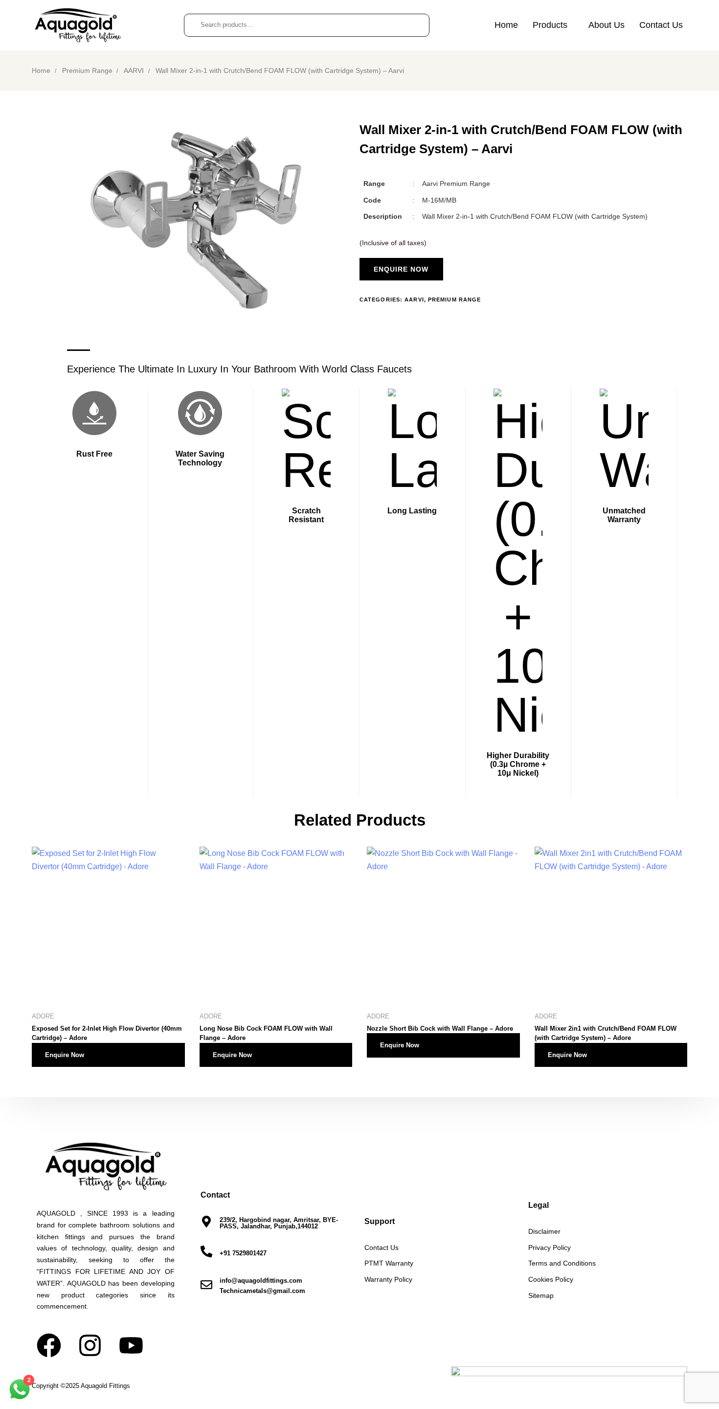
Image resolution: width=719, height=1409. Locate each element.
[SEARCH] (414, 25)
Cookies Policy (550, 1279)
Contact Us (661, 25)
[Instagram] (90, 1345)
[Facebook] (49, 1345)
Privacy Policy (549, 1247)
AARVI (134, 70)
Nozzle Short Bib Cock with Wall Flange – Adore (440, 1028)
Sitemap (541, 1295)
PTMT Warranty (388, 1263)
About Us (606, 25)
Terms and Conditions (562, 1263)
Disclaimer (544, 1231)
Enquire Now (64, 1055)
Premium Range (87, 70)
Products (550, 25)
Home (506, 25)
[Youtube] (131, 1345)
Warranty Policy (388, 1279)
